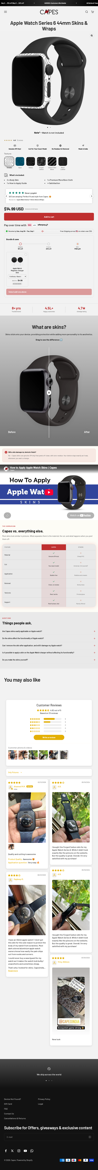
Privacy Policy (44, 1099)
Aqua (20, 167)
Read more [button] (13, 970)
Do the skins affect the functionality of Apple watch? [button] (23, 638)
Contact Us (9, 1113)
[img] (14, 782)
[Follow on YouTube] (25, 1151)
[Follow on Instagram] (19, 1151)
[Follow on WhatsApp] (32, 1151)
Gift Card (8, 1104)
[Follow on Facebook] (6, 1151)
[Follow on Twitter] (12, 1151)
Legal (40, 1104)
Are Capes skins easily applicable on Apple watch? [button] (22, 631)
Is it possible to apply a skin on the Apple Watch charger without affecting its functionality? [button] (38, 652)
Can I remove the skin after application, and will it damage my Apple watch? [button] (32, 645)
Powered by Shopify (25, 1160)
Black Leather (62, 168)
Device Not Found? (12, 1099)
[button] (49, 196)
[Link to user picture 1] (27, 817)
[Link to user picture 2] (11, 847)
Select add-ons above (17, 292)
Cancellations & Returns (15, 1118)
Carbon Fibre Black (52, 168)
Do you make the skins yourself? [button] (15, 660)
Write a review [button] (49, 737)
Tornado (9, 167)
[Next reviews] (91, 196)
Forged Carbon (41, 168)
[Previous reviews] (6, 196)
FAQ (6, 1108)
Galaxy (31, 167)
